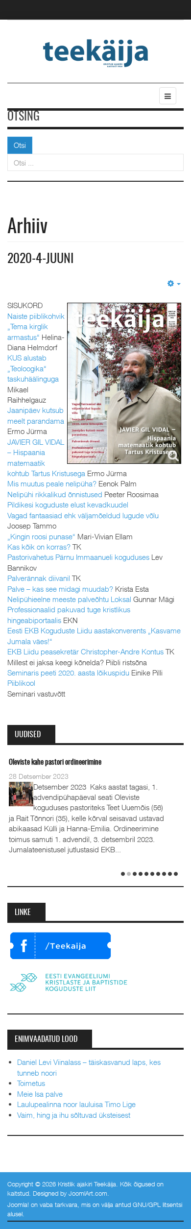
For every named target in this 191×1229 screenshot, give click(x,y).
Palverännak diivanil (38, 578)
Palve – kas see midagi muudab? (60, 588)
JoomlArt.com (88, 1193)
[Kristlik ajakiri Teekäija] (96, 52)
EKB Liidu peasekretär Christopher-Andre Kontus (85, 651)
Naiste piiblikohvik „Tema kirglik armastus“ (36, 326)
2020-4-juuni (40, 259)
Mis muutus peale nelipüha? (51, 483)
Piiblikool (21, 682)
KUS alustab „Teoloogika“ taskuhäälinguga (33, 368)
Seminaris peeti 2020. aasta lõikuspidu (68, 672)
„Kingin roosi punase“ (41, 536)
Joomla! (18, 1204)
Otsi (20, 145)
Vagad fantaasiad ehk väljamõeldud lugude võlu (83, 515)
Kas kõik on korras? (39, 546)
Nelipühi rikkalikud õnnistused (54, 494)
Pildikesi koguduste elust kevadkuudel (67, 504)
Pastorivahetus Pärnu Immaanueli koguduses (78, 557)
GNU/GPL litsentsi (157, 1204)
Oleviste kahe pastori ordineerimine (55, 762)
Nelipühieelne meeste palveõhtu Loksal (69, 599)
